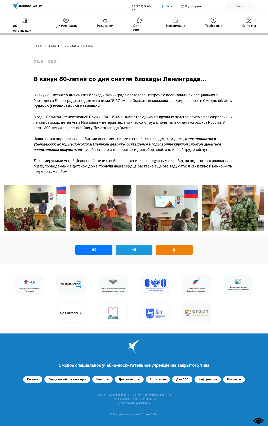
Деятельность (66, 26)
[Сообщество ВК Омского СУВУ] (93, 250)
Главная (38, 45)
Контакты (249, 25)
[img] (66, 20)
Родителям (158, 379)
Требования (213, 25)
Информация (175, 25)
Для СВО (182, 379)
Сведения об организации (67, 379)
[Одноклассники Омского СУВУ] (174, 250)
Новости (54, 45)
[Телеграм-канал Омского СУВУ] (134, 250)
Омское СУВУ (29, 6)
